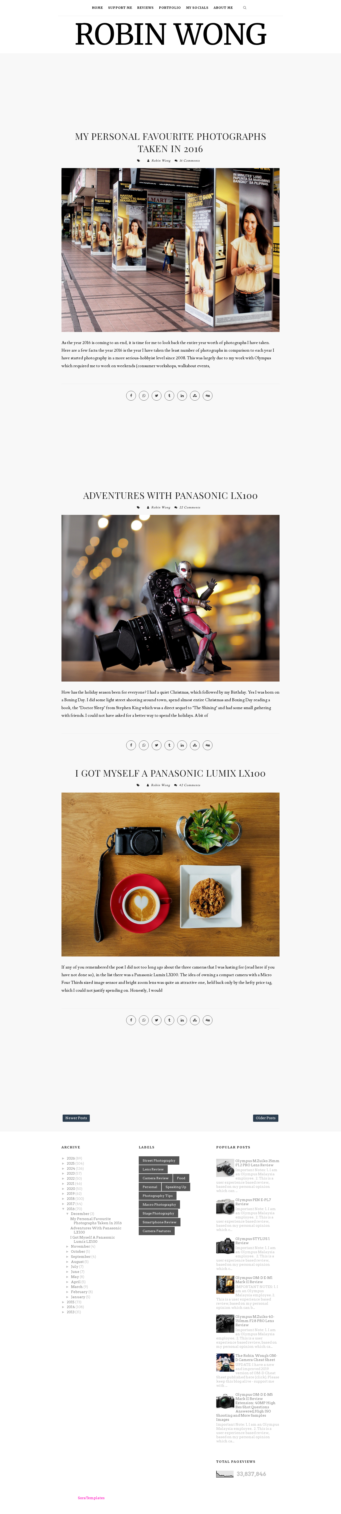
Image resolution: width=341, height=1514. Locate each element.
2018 (71, 1199)
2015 (71, 1302)
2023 (71, 1173)
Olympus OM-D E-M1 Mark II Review (254, 1280)
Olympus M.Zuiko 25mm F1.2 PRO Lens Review (257, 1163)
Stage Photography (158, 1213)
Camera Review (156, 1178)
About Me (223, 8)
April (76, 1282)
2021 (71, 1184)
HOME (97, 8)
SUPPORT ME (120, 8)
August (77, 1262)
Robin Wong (160, 161)
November (81, 1246)
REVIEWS (145, 8)
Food (181, 1178)
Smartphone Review (160, 1222)
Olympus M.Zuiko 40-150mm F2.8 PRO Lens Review (254, 1321)
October (78, 1251)
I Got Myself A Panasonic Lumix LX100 (170, 773)
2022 (71, 1178)
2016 (71, 1209)
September (81, 1257)
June (75, 1272)
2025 (71, 1163)
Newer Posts (76, 1118)
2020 (71, 1189)
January (78, 1297)
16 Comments (190, 161)
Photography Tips (158, 1196)
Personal (150, 1187)
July (75, 1267)
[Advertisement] (170, 92)
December (80, 1214)
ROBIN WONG (170, 34)
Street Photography (159, 1160)
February (79, 1292)
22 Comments (189, 507)
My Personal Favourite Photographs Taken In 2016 (170, 142)
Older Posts (266, 1118)
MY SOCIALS (197, 8)
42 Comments (189, 785)
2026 (71, 1158)
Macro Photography (159, 1204)
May (75, 1277)
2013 (71, 1312)
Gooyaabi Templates (151, 1498)
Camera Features (157, 1231)
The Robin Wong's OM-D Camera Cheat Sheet (256, 1358)
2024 (71, 1169)
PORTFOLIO (170, 8)
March (77, 1287)
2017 (71, 1204)
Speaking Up (176, 1187)
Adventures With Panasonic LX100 (170, 495)
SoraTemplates (91, 1498)
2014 (71, 1307)
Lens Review (153, 1169)
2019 (71, 1194)
